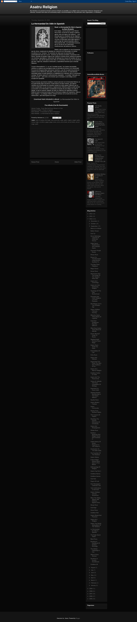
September (94, 226)
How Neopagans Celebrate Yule (96, 484)
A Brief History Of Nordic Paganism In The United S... (96, 444)
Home (57, 162)
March (93, 580)
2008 (91, 591)
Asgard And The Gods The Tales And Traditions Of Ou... (96, 364)
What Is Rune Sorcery (95, 555)
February (94, 583)
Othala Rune (94, 430)
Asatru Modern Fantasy (95, 403)
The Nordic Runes (98, 106)
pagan (47, 122)
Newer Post (35, 162)
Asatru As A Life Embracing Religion (95, 286)
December (94, 221)
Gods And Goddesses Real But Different (95, 323)
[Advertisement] (64, 14)
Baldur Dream (95, 231)
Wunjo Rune (94, 505)
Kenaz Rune (94, 271)
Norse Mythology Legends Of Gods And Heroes (96, 238)
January (93, 585)
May (92, 575)
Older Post (77, 162)
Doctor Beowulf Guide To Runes (95, 335)
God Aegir (93, 507)
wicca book (64, 122)
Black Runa (94, 539)
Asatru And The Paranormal (95, 377)
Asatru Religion (43, 7)
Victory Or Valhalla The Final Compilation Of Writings (96, 384)
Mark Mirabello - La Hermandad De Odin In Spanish (45, 113)
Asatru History (95, 457)
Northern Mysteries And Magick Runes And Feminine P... (95, 436)
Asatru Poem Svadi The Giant (94, 346)
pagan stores (52, 122)
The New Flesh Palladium (95, 265)
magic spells (63, 120)
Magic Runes (94, 268)
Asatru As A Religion (94, 520)
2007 (91, 593)
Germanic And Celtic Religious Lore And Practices (96, 299)
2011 (91, 216)
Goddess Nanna (95, 473)
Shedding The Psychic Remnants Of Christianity (95, 421)
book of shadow (40, 120)
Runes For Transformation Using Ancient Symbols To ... (96, 260)
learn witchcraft (55, 120)
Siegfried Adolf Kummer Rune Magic (96, 341)
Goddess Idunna (95, 476)
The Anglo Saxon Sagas (96, 535)
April (92, 577)
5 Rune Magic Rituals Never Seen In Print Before (95, 462)
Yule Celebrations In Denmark (96, 488)
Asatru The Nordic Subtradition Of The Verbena (96, 525)
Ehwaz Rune (94, 254)
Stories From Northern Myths (96, 411)
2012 (91, 213)
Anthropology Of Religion (95, 467)
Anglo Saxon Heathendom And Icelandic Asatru (95, 246)
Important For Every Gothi (95, 389)
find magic (47, 120)
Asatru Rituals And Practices (96, 516)
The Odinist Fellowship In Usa (95, 550)
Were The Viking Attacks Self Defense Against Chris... (96, 500)
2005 (91, 598)
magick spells (76, 120)
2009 (91, 588)
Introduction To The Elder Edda (96, 449)
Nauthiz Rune (95, 400)
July (92, 570)
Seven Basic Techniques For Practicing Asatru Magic (100, 124)
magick (70, 120)
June (92, 572)
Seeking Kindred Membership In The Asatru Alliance (96, 395)
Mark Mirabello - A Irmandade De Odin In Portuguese (45, 111)
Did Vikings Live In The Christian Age (96, 305)
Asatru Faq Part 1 (96, 471)
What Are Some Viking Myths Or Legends (96, 316)
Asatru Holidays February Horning (95, 311)
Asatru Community (95, 407)
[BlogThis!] (55, 118)
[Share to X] (57, 118)
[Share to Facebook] (59, 118)
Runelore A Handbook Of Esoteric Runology (95, 544)
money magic (35, 122)
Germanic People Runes (96, 251)
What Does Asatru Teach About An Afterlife (96, 329)
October (93, 223)
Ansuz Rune (94, 510)
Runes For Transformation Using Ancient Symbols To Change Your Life (100, 158)
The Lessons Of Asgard (95, 415)
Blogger (78, 618)
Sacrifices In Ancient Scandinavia (95, 560)
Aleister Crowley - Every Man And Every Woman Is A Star (47, 108)
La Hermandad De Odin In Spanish (95, 530)
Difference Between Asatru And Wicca (99, 193)
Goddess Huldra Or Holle (95, 373)
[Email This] (53, 118)
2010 (91, 219)
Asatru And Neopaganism (95, 426)
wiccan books (71, 122)
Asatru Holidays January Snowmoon (95, 493)
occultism (42, 122)
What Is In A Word (96, 228)
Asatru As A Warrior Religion (96, 369)
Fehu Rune (94, 355)
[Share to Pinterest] (60, 118)
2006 (91, 596)
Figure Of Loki (95, 481)
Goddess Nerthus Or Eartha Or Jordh (100, 175)
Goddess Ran (95, 512)
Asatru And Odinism (94, 358)
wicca (58, 122)
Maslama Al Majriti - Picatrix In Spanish (42, 110)
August (93, 567)
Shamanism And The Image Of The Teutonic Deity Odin (95, 276)
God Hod (93, 478)
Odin (46, 66)
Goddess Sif (94, 564)
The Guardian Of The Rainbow (96, 453)
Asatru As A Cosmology (95, 281)
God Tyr (93, 233)
